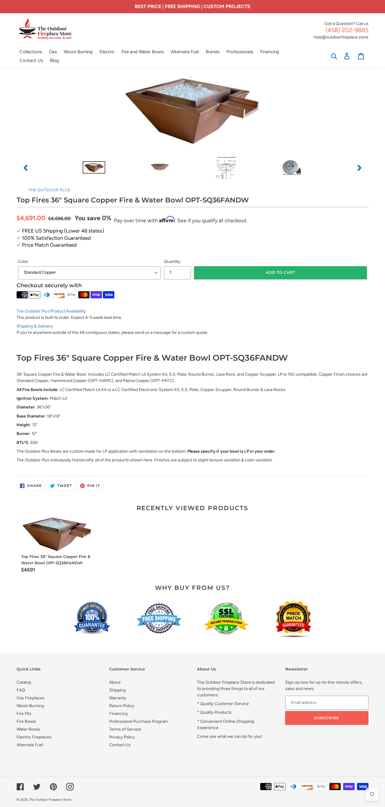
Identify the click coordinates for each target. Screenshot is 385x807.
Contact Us (120, 744)
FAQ (21, 690)
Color (23, 261)
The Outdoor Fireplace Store (50, 800)
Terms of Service (125, 729)
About (115, 682)
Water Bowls (28, 729)
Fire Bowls (26, 721)
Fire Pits (24, 713)
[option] (94, 168)
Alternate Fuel (30, 744)
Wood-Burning (30, 705)
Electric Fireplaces (34, 737)
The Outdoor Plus (49, 190)
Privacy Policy (122, 737)
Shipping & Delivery (35, 326)
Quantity (172, 261)
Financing (118, 713)
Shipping (117, 690)
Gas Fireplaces (31, 698)
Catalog (24, 682)
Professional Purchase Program (138, 721)
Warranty (117, 698)
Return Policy (121, 705)
